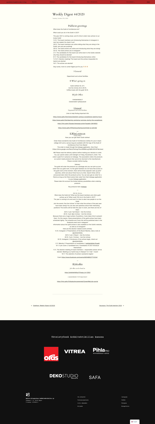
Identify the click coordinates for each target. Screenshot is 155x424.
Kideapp (84, 187)
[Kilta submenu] (36, 2)
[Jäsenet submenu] (55, 2)
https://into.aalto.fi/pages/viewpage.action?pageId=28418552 (77, 123)
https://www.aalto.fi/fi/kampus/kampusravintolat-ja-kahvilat (77, 128)
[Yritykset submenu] (134, 2)
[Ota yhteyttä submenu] (97, 2)
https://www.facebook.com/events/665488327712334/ (80, 257)
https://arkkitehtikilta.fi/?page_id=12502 (77, 272)
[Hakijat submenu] (74, 2)
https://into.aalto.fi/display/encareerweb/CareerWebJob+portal (77, 281)
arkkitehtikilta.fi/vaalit (93, 243)
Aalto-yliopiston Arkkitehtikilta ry (40, 398)
